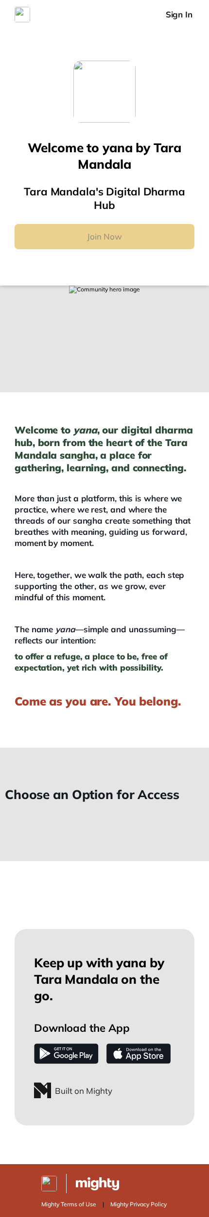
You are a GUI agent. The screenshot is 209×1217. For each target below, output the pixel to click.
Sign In (179, 14)
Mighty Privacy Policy (138, 1204)
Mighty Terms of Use (68, 1204)
